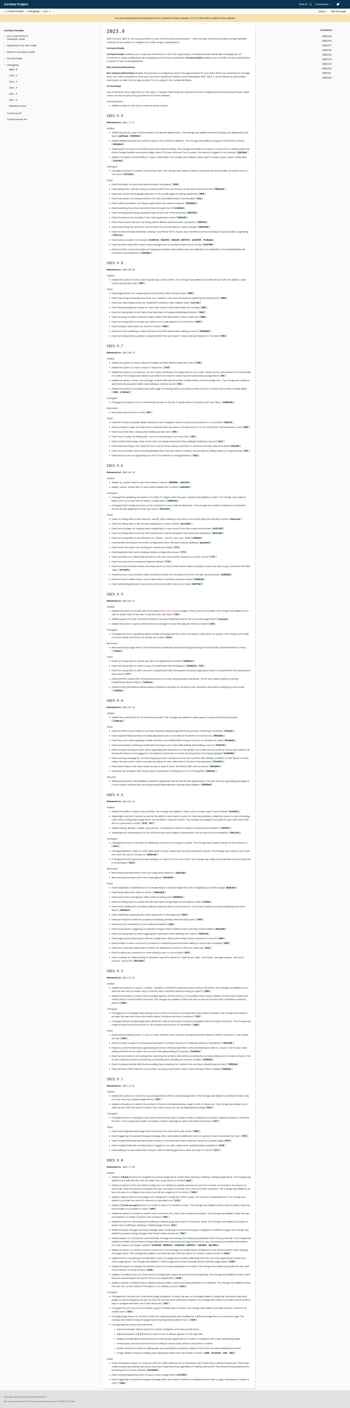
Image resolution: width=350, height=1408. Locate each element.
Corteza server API (17, 119)
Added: (110, 128)
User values (172, 610)
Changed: (112, 166)
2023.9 (322, 11)
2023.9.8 (327, 40)
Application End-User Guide (22, 45)
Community (322, 4)
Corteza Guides (15, 11)
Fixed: (110, 180)
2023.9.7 (327, 45)
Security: (111, 777)
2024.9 (193, 18)
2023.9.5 (327, 54)
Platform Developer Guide (21, 52)
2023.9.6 (327, 50)
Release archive (17, 105)
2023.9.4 (327, 59)
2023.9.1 (326, 73)
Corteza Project (16, 4)
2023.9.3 (327, 64)
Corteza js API (14, 113)
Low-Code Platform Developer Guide (17, 37)
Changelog (33, 11)
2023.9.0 (327, 77)
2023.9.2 (327, 68)
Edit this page (338, 11)
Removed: (112, 408)
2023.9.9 (327, 36)
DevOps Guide (14, 58)
